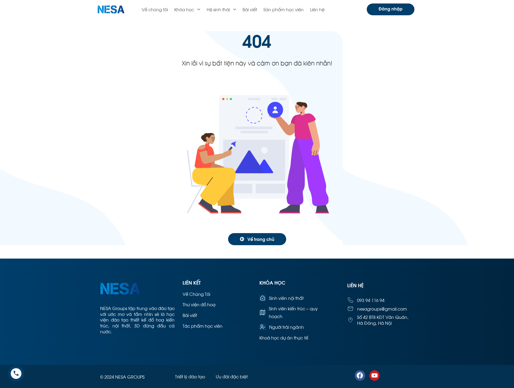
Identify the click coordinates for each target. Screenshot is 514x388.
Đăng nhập (391, 8)
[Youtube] (374, 375)
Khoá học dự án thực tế (283, 337)
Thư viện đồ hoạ (199, 304)
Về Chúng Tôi (196, 294)
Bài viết (250, 9)
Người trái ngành (286, 327)
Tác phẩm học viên (202, 326)
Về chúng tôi (155, 9)
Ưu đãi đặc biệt (232, 376)
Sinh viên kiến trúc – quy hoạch (293, 312)
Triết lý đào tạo (190, 376)
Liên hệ (317, 9)
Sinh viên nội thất (286, 298)
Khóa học (184, 9)
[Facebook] (360, 375)
